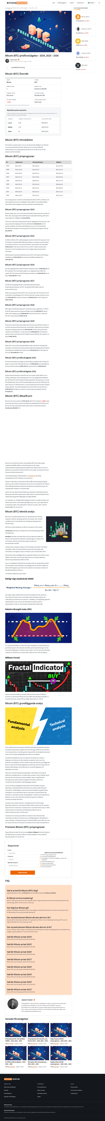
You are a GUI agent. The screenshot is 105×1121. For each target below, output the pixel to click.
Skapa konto (22, 872)
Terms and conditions (76, 1090)
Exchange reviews (42, 1093)
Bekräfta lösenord (13, 862)
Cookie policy (74, 1093)
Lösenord (10, 856)
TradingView (31, 476)
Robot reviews (41, 1090)
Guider (71, 3)
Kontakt (6, 1090)
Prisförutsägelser (62, 3)
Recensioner (80, 3)
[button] (99, 3)
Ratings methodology (9, 1096)
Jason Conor (27, 1000)
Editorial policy (8, 1093)
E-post (9, 850)
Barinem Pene (34, 1067)
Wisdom (12, 1079)
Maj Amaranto (34, 1043)
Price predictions (41, 1087)
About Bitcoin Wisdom (10, 1087)
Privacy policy (74, 1087)
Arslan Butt (11, 1043)
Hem (53, 3)
